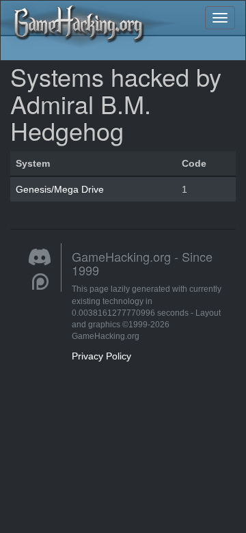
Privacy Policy (101, 356)
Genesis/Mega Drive (60, 189)
